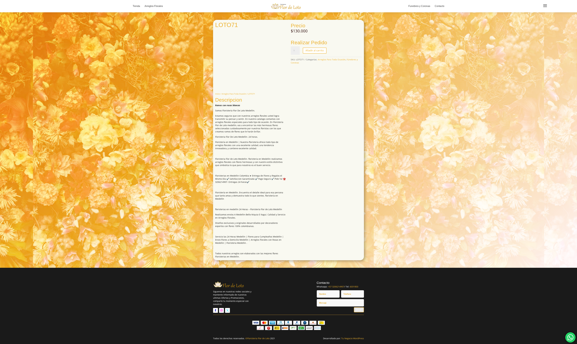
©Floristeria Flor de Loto (257, 338)
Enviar (359, 309)
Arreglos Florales (154, 6)
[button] (216, 31)
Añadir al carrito (314, 50)
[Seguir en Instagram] (221, 310)
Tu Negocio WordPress (352, 338)
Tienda (136, 6)
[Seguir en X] (227, 310)
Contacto (439, 6)
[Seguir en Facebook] (215, 310)
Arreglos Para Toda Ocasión (234, 93)
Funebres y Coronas (419, 6)
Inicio (217, 93)
